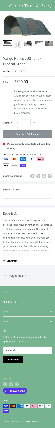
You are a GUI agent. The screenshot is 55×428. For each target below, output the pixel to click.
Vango (6, 71)
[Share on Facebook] (32, 176)
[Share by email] (50, 176)
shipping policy (29, 100)
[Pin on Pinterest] (38, 176)
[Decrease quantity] (17, 122)
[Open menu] (4, 6)
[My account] (43, 5)
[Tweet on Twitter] (44, 176)
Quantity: (7, 122)
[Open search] (37, 5)
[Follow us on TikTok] (17, 384)
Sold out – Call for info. (27, 133)
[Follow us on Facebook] (5, 384)
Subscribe (13, 359)
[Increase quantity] (34, 122)
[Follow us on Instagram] (11, 384)
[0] (49, 6)
